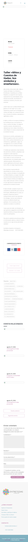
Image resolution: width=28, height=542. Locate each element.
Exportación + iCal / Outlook (14, 270)
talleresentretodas (9, 316)
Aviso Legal (7, 540)
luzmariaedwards (9, 309)
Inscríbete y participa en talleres (9, 512)
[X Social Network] (12, 249)
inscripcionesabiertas (10, 304)
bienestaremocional (9, 288)
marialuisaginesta (9, 311)
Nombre (6, 450)
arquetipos (12, 281)
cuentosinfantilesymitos (10, 296)
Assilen (21, 540)
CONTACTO (4, 523)
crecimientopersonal (9, 293)
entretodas (7, 298)
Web (5, 464)
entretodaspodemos (17, 298)
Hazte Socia (4, 510)
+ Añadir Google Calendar (14, 265)
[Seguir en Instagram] (14, 499)
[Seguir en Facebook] (10, 499)
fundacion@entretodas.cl (11, 526)
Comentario (7, 434)
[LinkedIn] (15, 249)
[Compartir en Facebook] (8, 249)
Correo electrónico (9, 457)
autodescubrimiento (9, 286)
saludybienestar (8, 314)
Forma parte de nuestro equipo (8, 517)
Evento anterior (15, 411)
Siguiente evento (13, 415)
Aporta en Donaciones (6, 507)
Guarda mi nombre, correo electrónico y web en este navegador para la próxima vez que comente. (14, 472)
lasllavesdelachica (9, 306)
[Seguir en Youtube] (18, 499)
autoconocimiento (9, 283)
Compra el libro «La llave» (7, 514)
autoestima (20, 286)
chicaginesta (7, 291)
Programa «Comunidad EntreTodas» (13, 376)
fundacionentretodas (10, 301)
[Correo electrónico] (18, 249)
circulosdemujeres (18, 291)
